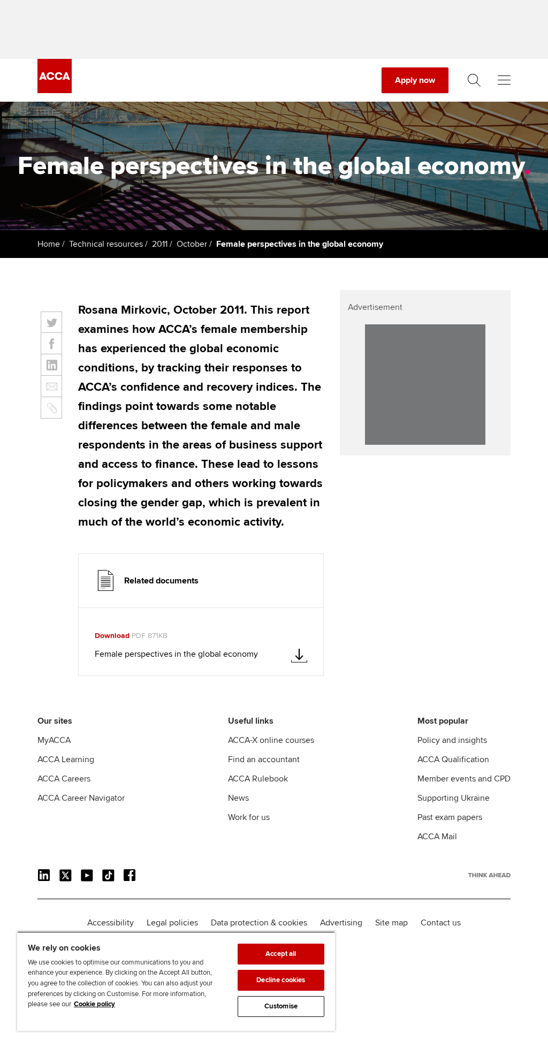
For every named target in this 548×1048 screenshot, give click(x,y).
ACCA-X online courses (271, 740)
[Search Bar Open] (474, 80)
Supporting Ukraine (453, 798)
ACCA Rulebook (258, 778)
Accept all (280, 954)
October (192, 244)
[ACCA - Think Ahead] (54, 90)
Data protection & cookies (259, 922)
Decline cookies (280, 980)
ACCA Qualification (453, 759)
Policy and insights (452, 740)
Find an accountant (264, 759)
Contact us (441, 922)
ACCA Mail (437, 836)
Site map (391, 922)
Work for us (249, 817)
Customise (281, 1006)
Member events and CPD (464, 778)
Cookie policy (94, 1004)
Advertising (341, 922)
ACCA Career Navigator (81, 798)
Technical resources (106, 244)
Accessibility (110, 922)
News (238, 798)
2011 (160, 244)
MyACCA (54, 740)
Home (48, 244)
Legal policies (172, 922)
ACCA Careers (63, 778)
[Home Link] (489, 875)
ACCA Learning (65, 759)
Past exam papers (449, 817)
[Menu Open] (504, 80)
